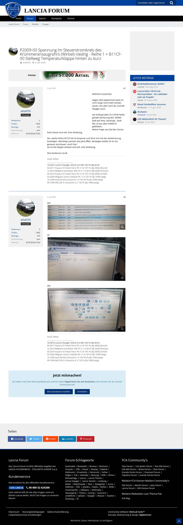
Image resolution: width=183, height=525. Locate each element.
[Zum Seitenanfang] (179, 521)
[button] (17, 439)
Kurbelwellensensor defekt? (151, 83)
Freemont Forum (152, 472)
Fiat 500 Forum (162, 466)
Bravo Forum (145, 469)
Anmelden (82, 391)
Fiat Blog (126, 498)
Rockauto (142, 111)
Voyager (91, 495)
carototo (141, 87)
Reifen (103, 487)
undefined (70, 495)
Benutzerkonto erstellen (58, 391)
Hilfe (103, 475)
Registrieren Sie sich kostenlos (80, 381)
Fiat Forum (127, 485)
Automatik (70, 466)
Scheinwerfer (71, 490)
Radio (95, 487)
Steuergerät (70, 493)
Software (84, 490)
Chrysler (69, 469)
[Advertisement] (67, 37)
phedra (86, 487)
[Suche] (171, 3)
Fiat (75, 475)
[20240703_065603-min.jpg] (86, 217)
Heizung (95, 475)
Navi (90, 484)
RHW (111, 487)
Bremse (93, 466)
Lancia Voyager (72, 481)
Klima (111, 475)
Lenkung (102, 481)
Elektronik (70, 472)
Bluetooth (82, 466)
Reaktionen (15, 120)
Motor (68, 484)
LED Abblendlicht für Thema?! (152, 119)
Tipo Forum (127, 466)
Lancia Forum (128, 488)
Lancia (83, 478)
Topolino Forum (129, 475)
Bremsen (103, 466)
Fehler (105, 472)
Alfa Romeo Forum (146, 488)
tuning (91, 493)
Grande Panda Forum (149, 475)
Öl (77, 498)
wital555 (27, 62)
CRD (78, 469)
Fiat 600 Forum (129, 469)
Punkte (14, 124)
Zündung (69, 498)
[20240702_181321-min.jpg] (86, 310)
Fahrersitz (94, 472)
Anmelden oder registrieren (151, 2)
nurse (110, 484)
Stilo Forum (158, 469)
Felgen (68, 475)
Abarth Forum (141, 485)
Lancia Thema (95, 478)
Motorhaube (79, 484)
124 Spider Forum (143, 466)
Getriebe (84, 475)
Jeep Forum (155, 485)
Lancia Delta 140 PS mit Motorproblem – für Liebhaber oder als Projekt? (152, 94)
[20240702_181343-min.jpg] (86, 259)
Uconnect (101, 493)
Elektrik (103, 469)
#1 (124, 88)
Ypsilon (110, 495)
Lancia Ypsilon (89, 481)
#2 (124, 197)
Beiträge (14, 127)
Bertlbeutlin (142, 107)
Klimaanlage (71, 478)
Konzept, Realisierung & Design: (129, 514)
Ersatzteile (82, 472)
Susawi (140, 100)
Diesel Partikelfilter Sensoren (152, 104)
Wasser (101, 495)
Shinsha (141, 122)
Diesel (85, 469)
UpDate (81, 495)
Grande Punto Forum (132, 472)
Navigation (100, 484)
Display (94, 469)
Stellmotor (96, 490)
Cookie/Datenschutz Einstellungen (25, 514)
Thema (82, 493)
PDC (78, 487)
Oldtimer (69, 487)
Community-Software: (126, 511)
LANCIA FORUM (47, 10)
